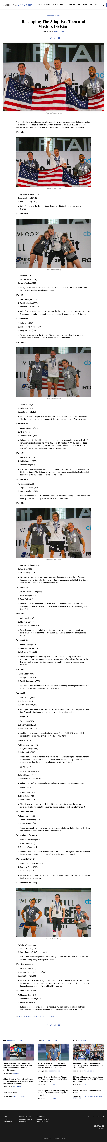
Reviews (71, 5)
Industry (23, 1122)
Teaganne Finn (18, 1087)
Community (7, 1122)
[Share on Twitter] (51, 38)
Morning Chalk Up (18, 1096)
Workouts (82, 5)
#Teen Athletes (84, 1041)
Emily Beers (16, 1073)
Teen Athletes (52, 1016)
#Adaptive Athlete (14, 1041)
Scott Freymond (54, 1071)
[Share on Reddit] (55, 38)
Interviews (40, 1117)
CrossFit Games (53, 16)
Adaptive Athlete (25, 1016)
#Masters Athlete (49, 1041)
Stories (38, 5)
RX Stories (95, 5)
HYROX (5, 1119)
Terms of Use (46, 1138)
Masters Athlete (39, 1016)
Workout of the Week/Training (42, 1120)
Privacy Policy (60, 1138)
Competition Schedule (55, 5)
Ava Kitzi (87, 1084)
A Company (101, 1126)
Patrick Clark (59, 32)
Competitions (25, 1117)
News (5, 1117)
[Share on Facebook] (46, 38)
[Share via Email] (59, 38)
